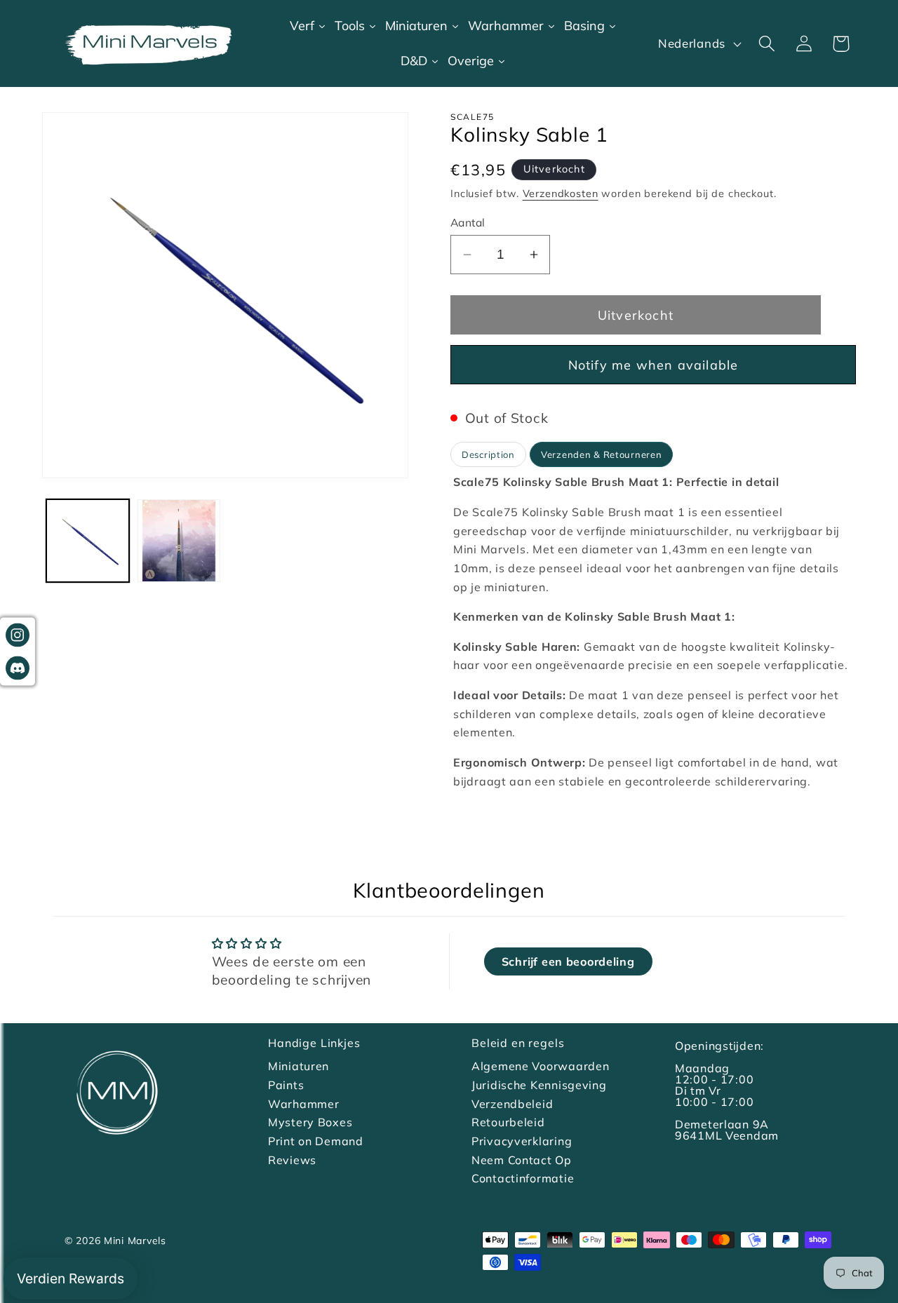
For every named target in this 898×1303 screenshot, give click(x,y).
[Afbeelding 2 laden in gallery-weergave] (179, 540)
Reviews (292, 1160)
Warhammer (303, 1104)
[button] (766, 43)
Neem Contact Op (521, 1160)
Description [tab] (488, 454)
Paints (286, 1085)
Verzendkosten (560, 193)
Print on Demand (315, 1141)
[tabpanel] (653, 637)
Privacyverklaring (521, 1141)
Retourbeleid (508, 1122)
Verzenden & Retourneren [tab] (601, 454)
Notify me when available (653, 365)
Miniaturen (298, 1066)
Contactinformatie (522, 1178)
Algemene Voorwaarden (540, 1066)
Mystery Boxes (310, 1122)
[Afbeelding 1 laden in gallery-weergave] (87, 540)
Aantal (467, 222)
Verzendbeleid (512, 1104)
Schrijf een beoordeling (568, 961)
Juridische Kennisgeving (539, 1085)
